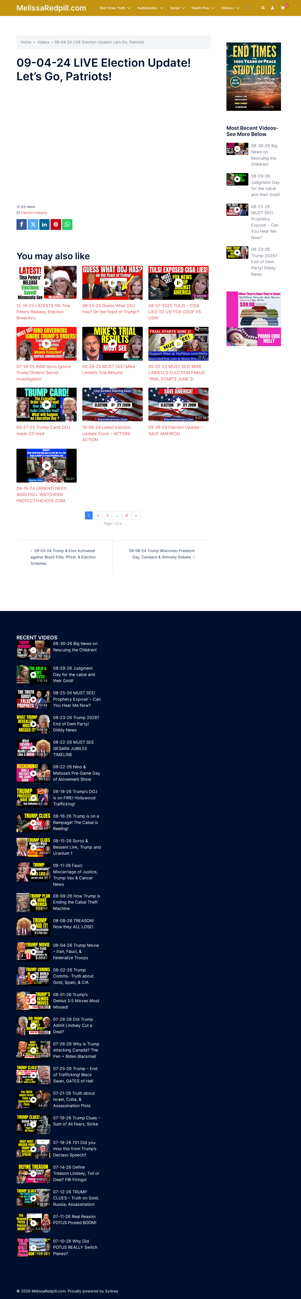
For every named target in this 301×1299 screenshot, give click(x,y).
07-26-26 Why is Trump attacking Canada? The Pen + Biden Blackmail (76, 1050)
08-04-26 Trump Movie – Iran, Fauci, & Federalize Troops (76, 951)
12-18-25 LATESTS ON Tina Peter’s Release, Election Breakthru (43, 312)
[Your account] (273, 8)
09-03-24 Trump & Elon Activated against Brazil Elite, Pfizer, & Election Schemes (63, 557)
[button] (248, 7)
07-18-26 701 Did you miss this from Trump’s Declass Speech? (74, 1148)
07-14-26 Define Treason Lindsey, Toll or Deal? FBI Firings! (76, 1173)
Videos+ (227, 8)
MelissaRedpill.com (51, 7)
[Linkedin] (44, 224)
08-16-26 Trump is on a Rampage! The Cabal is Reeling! (76, 822)
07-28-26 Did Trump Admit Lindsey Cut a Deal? (73, 1025)
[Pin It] (56, 224)
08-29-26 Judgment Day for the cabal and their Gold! (74, 674)
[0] (283, 8)
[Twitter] (33, 224)
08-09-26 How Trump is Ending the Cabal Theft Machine (76, 902)
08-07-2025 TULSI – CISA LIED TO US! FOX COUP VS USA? (174, 312)
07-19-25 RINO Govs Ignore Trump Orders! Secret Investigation (43, 372)
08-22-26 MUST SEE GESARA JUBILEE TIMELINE (73, 748)
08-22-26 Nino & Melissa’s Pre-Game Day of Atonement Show (76, 773)
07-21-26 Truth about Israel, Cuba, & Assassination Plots (74, 1099)
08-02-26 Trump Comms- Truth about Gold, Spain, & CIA (73, 976)
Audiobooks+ (147, 8)
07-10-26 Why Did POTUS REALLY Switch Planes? (75, 1247)
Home (26, 42)
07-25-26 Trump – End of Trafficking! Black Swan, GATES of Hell (75, 1074)
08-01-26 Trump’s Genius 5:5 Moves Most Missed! (76, 1000)
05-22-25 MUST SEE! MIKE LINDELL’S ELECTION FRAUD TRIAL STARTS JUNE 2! (176, 372)
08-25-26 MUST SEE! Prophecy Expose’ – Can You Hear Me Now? (77, 699)
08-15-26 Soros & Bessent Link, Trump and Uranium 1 (77, 847)
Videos (43, 42)
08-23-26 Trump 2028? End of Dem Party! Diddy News (264, 262)
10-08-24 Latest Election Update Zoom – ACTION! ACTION (106, 433)
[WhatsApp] (67, 224)
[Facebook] (21, 224)
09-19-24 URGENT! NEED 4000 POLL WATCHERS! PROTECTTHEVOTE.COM (41, 494)
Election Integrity (34, 213)
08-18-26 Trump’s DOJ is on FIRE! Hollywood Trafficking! (75, 797)
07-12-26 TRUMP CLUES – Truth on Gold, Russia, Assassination (76, 1198)
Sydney (111, 1291)
